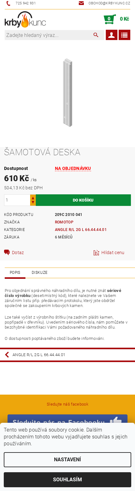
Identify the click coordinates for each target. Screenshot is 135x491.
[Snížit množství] (33, 203)
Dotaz (18, 252)
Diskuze (39, 272)
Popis (15, 272)
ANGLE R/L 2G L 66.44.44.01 (81, 230)
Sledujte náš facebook (67, 404)
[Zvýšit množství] (33, 197)
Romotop (64, 222)
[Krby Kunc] (25, 19)
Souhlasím (67, 480)
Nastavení (67, 460)
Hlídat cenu (113, 252)
